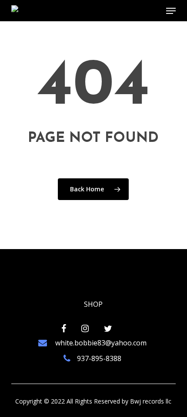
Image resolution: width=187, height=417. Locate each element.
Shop (93, 304)
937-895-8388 (99, 358)
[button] (171, 11)
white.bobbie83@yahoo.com (100, 343)
